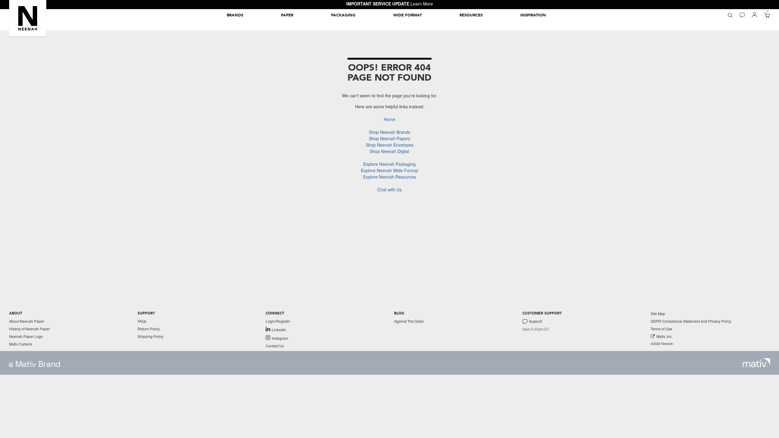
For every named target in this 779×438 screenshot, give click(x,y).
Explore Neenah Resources (389, 177)
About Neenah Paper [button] (26, 321)
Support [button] (535, 321)
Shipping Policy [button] (150, 336)
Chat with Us (389, 189)
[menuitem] (234, 15)
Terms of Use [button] (661, 328)
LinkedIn (279, 329)
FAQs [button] (142, 321)
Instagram (280, 337)
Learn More (421, 4)
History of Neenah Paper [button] (29, 328)
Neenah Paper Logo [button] (26, 336)
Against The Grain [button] (409, 321)
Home (389, 119)
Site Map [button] (658, 313)
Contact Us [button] (275, 345)
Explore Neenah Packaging (389, 164)
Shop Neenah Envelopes (390, 145)
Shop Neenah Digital (389, 151)
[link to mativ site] (756, 362)
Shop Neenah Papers (389, 138)
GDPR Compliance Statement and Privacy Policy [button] (691, 321)
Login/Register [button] (278, 321)
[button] (27, 18)
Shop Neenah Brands (389, 132)
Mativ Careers (20, 344)
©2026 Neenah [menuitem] (662, 344)
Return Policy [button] (149, 328)
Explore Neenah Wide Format (389, 170)
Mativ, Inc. (664, 336)
